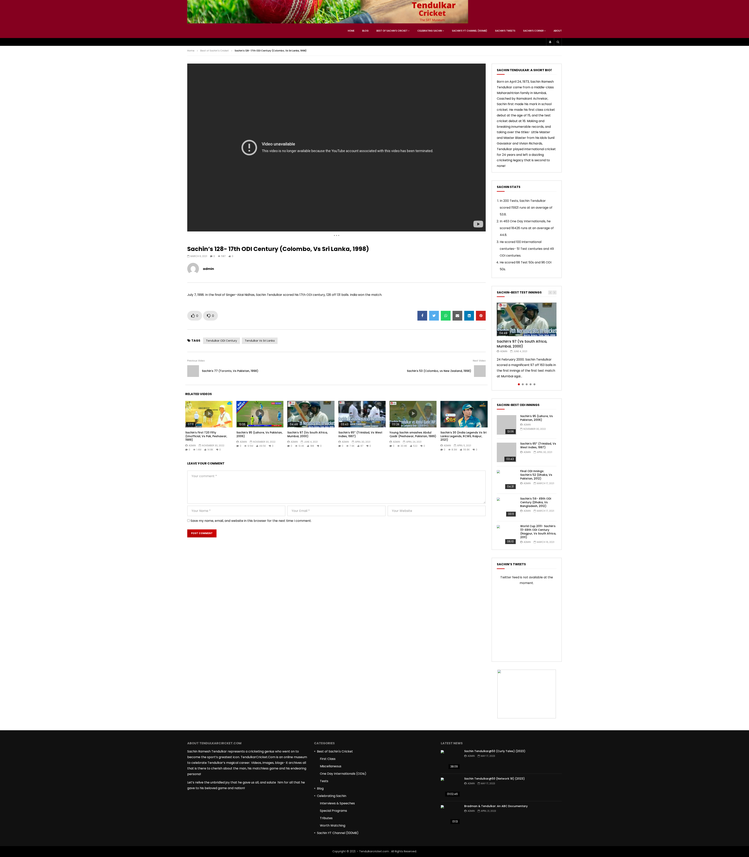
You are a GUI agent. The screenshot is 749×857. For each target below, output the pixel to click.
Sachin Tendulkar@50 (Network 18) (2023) (494, 779)
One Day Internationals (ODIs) (343, 773)
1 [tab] (519, 384)
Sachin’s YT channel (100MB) (469, 30)
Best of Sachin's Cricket (214, 50)
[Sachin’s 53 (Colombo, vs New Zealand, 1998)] (480, 371)
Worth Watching (332, 825)
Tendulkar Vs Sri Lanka (260, 341)
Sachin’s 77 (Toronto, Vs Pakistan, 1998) (230, 371)
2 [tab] (523, 384)
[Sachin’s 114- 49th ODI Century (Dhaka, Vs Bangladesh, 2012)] (506, 507)
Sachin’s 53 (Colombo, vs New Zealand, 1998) (439, 371)
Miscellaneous (330, 766)
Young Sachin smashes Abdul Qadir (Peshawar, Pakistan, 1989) (413, 434)
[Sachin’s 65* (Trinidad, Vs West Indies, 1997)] (506, 452)
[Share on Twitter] (434, 316)
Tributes (326, 818)
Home (351, 30)
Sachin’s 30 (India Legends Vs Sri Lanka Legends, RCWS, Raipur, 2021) (463, 436)
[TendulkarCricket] (327, 11)
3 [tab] (527, 384)
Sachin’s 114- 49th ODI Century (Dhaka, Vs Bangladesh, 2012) (535, 502)
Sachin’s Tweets (505, 30)
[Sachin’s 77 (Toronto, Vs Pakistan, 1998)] (193, 371)
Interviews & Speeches (337, 803)
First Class (327, 759)
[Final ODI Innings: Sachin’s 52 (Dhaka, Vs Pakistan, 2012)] (506, 480)
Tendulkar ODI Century (221, 341)
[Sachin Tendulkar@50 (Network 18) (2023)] (450, 787)
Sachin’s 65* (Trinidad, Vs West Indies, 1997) (360, 434)
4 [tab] (531, 384)
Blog (365, 30)
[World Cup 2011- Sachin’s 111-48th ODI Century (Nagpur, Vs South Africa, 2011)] (506, 535)
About (558, 30)
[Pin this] (481, 316)
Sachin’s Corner (533, 30)
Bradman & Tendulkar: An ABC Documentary (496, 806)
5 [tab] (534, 384)
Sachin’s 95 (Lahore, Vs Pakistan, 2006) (259, 434)
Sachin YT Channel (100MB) (338, 833)
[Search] (558, 42)
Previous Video (196, 360)
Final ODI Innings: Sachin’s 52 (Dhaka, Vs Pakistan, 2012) (536, 474)
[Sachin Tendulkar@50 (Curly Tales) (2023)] (450, 760)
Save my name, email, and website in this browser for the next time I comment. (251, 520)
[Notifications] (550, 42)
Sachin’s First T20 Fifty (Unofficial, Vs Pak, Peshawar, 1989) (206, 436)
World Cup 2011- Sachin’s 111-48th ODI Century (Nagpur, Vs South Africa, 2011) (538, 531)
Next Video (479, 360)
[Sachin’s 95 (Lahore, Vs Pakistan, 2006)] (506, 425)
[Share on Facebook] (422, 316)
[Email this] (457, 316)
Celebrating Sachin (429, 30)
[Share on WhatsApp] (446, 316)
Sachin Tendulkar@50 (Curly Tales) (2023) (494, 751)
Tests (324, 781)
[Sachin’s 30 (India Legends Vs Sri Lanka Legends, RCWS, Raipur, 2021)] (464, 414)
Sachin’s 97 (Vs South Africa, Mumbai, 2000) (307, 434)
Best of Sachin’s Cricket (391, 30)
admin (208, 269)
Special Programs (333, 810)
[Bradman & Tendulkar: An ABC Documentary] (450, 815)
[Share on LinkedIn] (469, 316)
